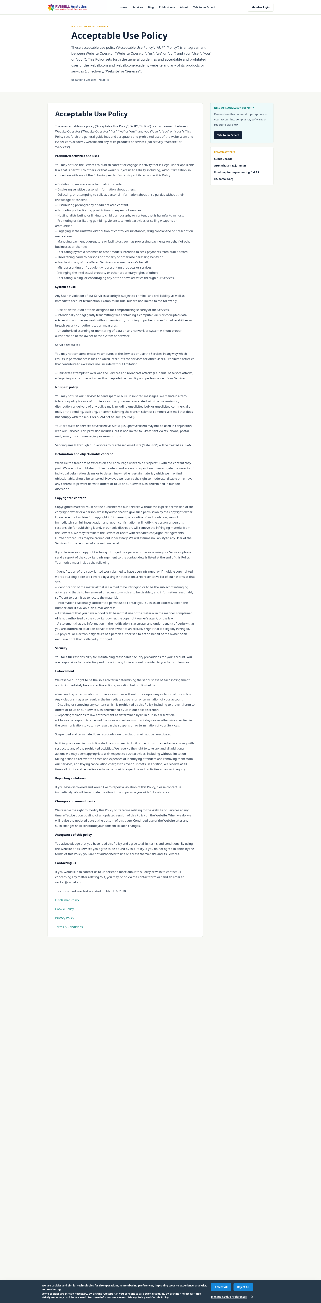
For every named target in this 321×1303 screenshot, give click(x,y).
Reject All (243, 1287)
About (184, 7)
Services (137, 7)
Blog (151, 7)
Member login (261, 7)
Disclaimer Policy (67, 900)
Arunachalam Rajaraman (230, 165)
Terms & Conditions (69, 927)
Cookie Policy (64, 909)
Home (123, 7)
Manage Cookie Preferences (229, 1296)
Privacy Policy (64, 918)
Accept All (221, 1287)
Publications (167, 7)
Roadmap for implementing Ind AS (236, 172)
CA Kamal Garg (223, 179)
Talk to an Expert (204, 7)
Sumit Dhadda (223, 159)
